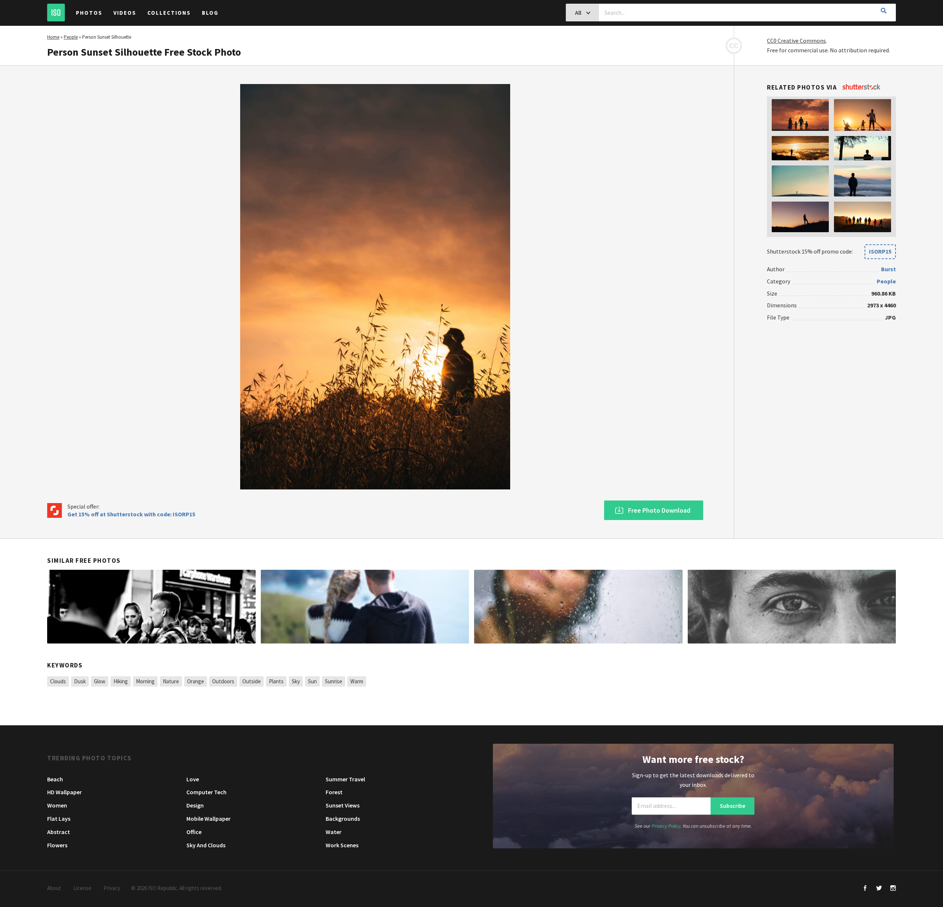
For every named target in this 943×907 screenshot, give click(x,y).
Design (195, 805)
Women (57, 805)
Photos (89, 12)
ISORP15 (880, 251)
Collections (169, 12)
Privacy (112, 888)
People (71, 37)
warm (356, 681)
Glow (99, 681)
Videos (124, 12)
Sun (312, 681)
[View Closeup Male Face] (792, 606)
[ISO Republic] (56, 12)
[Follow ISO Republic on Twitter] (879, 888)
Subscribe (732, 805)
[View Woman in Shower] (578, 606)
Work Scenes (342, 845)
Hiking (120, 681)
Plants (276, 681)
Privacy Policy (666, 826)
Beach (55, 779)
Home (53, 37)
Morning (145, 681)
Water (333, 832)
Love (192, 779)
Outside (251, 681)
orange (195, 681)
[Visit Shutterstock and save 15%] (861, 87)
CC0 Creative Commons (796, 40)
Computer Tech (206, 792)
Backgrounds (343, 818)
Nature (171, 681)
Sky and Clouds (205, 845)
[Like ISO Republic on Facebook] (865, 888)
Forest (334, 792)
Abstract (58, 832)
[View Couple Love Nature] (365, 606)
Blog (210, 12)
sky (296, 681)
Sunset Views (343, 805)
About (54, 888)
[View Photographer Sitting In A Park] (151, 606)
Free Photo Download (659, 510)
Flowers (57, 845)
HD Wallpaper (64, 792)
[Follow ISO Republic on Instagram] (893, 888)
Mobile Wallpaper (208, 818)
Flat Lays (58, 818)
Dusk (80, 681)
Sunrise (333, 681)
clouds (58, 681)
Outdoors (223, 681)
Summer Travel (345, 779)
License (82, 888)
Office (193, 832)
